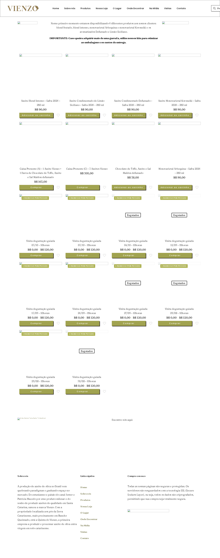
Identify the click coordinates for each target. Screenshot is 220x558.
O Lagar (84, 512)
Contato (84, 538)
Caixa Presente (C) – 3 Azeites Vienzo (86, 168)
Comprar (36, 187)
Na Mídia (85, 525)
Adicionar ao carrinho (36, 115)
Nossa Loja (86, 506)
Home (83, 487)
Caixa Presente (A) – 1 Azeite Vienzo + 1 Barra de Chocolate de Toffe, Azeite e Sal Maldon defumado (40, 173)
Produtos (85, 500)
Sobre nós (85, 493)
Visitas (83, 531)
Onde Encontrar (88, 519)
